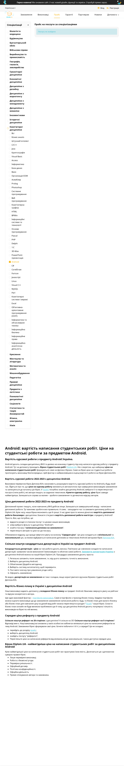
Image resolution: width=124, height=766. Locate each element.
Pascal (14, 235)
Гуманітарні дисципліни (16, 73)
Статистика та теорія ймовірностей (17, 411)
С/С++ (14, 145)
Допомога (112, 14)
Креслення (15, 354)
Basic (14, 172)
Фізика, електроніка (16, 419)
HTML (14, 211)
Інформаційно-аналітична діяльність (19, 346)
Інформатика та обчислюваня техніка (19, 322)
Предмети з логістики (16, 390)
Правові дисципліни (16, 383)
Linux (14, 281)
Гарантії (69, 14)
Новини (98, 14)
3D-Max (15, 251)
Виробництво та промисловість (18, 56)
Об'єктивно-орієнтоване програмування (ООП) (19, 311)
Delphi (15, 243)
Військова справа (19, 50)
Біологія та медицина (15, 32)
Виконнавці (43, 14)
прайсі (46, 489)
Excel (14, 303)
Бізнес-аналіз (18, 137)
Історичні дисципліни (16, 121)
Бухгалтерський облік (18, 44)
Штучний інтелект (20, 141)
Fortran (15, 273)
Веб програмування (19, 199)
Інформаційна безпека (18, 331)
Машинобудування (19, 373)
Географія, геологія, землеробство (17, 64)
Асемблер (16, 179)
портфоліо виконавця (43, 597)
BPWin (15, 215)
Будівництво (16, 38)
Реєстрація (114, 8)
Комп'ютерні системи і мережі (20, 298)
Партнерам (83, 14)
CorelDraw (16, 269)
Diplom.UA (72, 467)
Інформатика (18, 164)
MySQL (15, 289)
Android (15, 261)
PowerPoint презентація (17, 256)
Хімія (12, 425)
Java (13, 148)
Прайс (57, 14)
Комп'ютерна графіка (18, 206)
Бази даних (17, 168)
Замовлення (26, 14)
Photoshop (17, 187)
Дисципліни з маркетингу (17, 95)
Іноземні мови (17, 115)
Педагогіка (15, 377)
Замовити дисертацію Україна (97, 551)
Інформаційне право (18, 337)
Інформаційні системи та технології (18, 222)
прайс (33, 630)
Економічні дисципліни (16, 80)
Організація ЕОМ (20, 175)
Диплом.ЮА (108, 537)
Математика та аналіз (18, 367)
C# (13, 265)
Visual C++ (16, 285)
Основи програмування (19, 230)
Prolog (15, 183)
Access (15, 160)
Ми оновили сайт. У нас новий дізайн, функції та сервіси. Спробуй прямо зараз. (62, 2)
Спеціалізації (14, 24)
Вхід (102, 8)
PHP (14, 239)
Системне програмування (19, 192)
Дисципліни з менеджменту (17, 102)
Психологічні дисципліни (16, 398)
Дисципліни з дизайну (17, 87)
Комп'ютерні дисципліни (16, 128)
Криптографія (18, 152)
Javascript (16, 277)
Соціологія (15, 403)
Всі (13, 133)
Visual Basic (17, 156)
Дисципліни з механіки (17, 109)
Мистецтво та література (17, 360)
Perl (13, 292)
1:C (13, 247)
